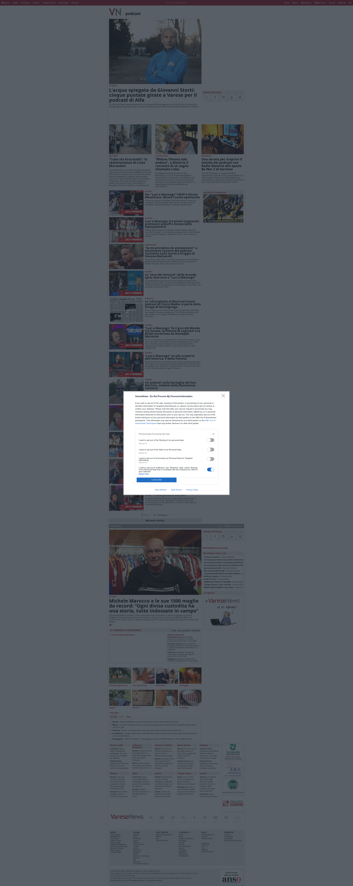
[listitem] (176, 434)
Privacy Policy (192, 490)
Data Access (176, 490)
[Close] (224, 396)
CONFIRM (157, 480)
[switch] (210, 440)
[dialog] (176, 443)
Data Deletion (161, 490)
